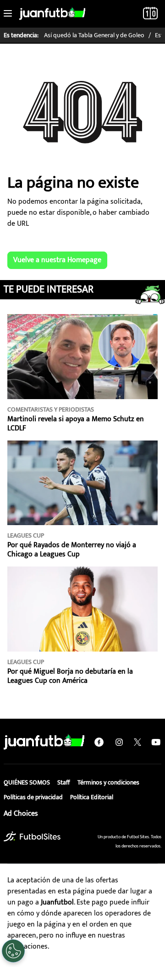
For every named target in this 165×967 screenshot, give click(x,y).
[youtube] (155, 742)
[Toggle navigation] (8, 14)
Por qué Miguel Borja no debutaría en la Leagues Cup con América (70, 676)
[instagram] (119, 742)
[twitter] (137, 742)
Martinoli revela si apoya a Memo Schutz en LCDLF (75, 424)
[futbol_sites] (32, 836)
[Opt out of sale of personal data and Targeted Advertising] (13, 950)
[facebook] (99, 742)
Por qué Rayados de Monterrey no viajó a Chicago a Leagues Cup (71, 550)
